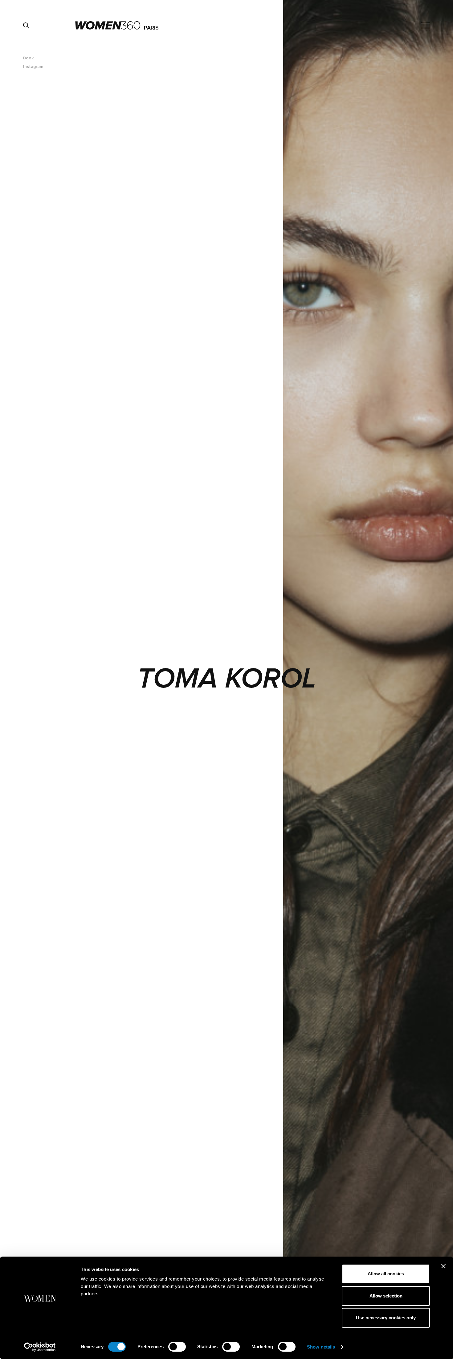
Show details (321, 1346)
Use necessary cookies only (386, 1317)
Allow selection (385, 1295)
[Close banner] (443, 1266)
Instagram (33, 66)
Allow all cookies (386, 1273)
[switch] (177, 1347)
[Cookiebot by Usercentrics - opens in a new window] (40, 1347)
